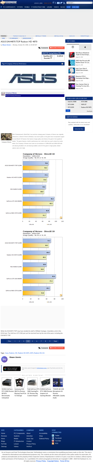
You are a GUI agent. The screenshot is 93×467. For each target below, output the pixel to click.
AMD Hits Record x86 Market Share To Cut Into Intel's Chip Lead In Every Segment (83, 61)
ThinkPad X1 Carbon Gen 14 (19, 36)
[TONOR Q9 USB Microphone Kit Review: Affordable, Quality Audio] (58, 382)
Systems (16, 436)
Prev (9, 341)
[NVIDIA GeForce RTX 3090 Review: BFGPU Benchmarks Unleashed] (7, 382)
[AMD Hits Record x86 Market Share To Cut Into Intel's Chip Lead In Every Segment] (71, 63)
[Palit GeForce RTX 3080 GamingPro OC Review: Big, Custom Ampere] (32, 382)
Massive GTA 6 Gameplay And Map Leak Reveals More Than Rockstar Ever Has (82, 77)
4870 (31, 353)
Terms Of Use (64, 461)
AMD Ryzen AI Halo (58, 36)
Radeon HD (38, 353)
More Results (89, 111)
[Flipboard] (61, 3)
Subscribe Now (79, 129)
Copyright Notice (53, 461)
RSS (56, 443)
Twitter (57, 435)
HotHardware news (42, 368)
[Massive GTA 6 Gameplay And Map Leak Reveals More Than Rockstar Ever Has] (71, 78)
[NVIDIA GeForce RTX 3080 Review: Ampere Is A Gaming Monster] (45, 382)
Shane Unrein (15, 357)
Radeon (11, 353)
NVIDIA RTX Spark (85, 36)
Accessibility (43, 433)
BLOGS (63, 7)
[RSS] (64, 3)
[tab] (73, 47)
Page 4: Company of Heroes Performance (14, 64)
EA (44, 353)
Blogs (3, 441)
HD (16, 353)
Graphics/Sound (27, 38)
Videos (16, 446)
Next (55, 341)
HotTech (29, 446)
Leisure (16, 444)
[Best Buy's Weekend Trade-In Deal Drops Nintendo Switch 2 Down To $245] (71, 55)
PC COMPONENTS (9, 7)
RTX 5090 (71, 104)
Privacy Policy (31, 444)
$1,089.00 (60, 56)
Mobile (16, 438)
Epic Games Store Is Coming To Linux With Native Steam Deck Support (83, 85)
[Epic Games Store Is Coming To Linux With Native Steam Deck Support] (71, 86)
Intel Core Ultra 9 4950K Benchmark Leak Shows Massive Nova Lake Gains (82, 69)
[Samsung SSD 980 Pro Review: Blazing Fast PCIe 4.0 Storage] (20, 382)
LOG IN (36, 3)
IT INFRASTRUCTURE (38, 7)
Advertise (30, 436)
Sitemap (4, 446)
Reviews (4, 436)
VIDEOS (56, 7)
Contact (29, 441)
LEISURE (49, 7)
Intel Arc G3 (72, 36)
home (3, 38)
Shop (68, 7)
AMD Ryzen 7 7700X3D (41, 36)
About (28, 433)
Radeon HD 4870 (23, 353)
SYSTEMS (20, 7)
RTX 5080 (84, 101)
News (3, 438)
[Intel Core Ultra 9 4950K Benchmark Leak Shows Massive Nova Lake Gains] (71, 70)
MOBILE (27, 7)
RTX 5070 (71, 107)
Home (3, 433)
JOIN (41, 3)
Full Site (4, 444)
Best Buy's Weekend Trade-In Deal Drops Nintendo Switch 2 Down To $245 (82, 54)
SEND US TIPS (48, 3)
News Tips (30, 438)
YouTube (58, 441)
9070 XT (83, 104)
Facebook (58, 438)
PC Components (14, 38)
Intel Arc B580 (72, 101)
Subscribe (75, 7)
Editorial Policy (44, 438)
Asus (6, 353)
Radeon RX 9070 (86, 107)
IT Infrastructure (19, 441)
